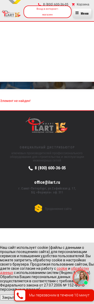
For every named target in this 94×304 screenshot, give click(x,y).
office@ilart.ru (47, 182)
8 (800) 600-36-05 (50, 167)
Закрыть (9, 297)
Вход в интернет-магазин (47, 11)
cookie (62, 268)
